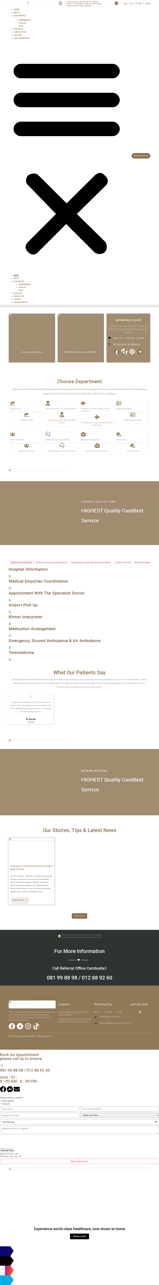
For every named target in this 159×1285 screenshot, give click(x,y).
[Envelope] (17, 1089)
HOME (16, 9)
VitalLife (22, 23)
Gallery (18, 35)
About (17, 12)
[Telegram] (140, 351)
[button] (67, 156)
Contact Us (20, 32)
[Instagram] (132, 351)
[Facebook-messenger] (10, 1089)
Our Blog (18, 29)
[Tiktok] (124, 351)
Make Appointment (79, 1161)
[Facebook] (117, 351)
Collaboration (21, 38)
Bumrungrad (24, 20)
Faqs (21, 26)
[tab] (21, 562)
